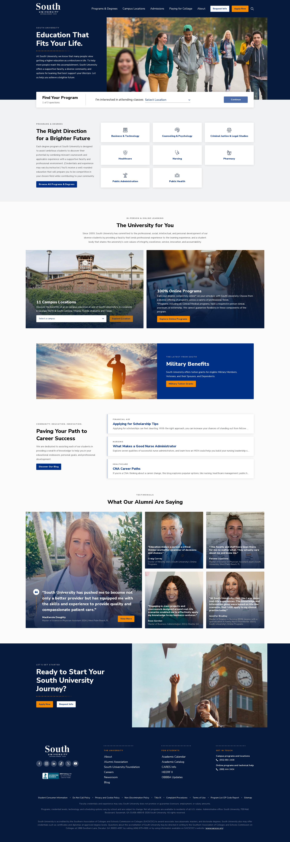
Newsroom (111, 777)
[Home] (48, 8)
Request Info (220, 8)
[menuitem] (104, 9)
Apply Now (240, 8)
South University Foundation (122, 767)
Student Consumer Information (53, 797)
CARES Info (169, 767)
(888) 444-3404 (226, 769)
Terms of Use (199, 797)
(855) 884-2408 (226, 760)
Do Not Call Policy (81, 797)
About (108, 756)
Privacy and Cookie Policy (107, 797)
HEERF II (167, 772)
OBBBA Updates (172, 777)
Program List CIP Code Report (225, 797)
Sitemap (248, 797)
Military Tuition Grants (181, 383)
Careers (109, 772)
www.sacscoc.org (214, 828)
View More (126, 618)
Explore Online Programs (173, 319)
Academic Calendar (174, 756)
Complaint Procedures (176, 797)
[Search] (252, 8)
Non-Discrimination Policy (137, 797)
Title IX (157, 797)
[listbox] (71, 318)
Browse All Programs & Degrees (56, 184)
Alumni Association (116, 762)
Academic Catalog (173, 762)
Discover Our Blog (49, 466)
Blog (107, 782)
